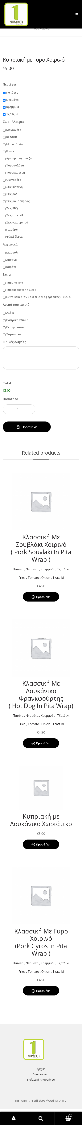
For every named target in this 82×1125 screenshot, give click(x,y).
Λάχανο (11, 260)
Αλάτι (10, 313)
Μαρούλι (12, 252)
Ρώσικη (11, 151)
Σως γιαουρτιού (17, 222)
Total (7, 383)
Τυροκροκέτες (21, 290)
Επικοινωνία (41, 1074)
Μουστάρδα (14, 144)
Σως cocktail (14, 215)
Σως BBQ (12, 208)
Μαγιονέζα (13, 130)
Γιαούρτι (12, 229)
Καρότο (11, 267)
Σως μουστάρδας (18, 201)
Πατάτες (12, 92)
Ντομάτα (12, 100)
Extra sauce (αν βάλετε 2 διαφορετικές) (38, 297)
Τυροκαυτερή (15, 172)
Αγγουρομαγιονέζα (19, 158)
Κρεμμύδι (12, 107)
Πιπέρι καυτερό (17, 327)
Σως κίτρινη (14, 187)
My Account (13, 1118)
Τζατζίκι (12, 114)
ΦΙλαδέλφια (14, 236)
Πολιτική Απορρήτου (41, 1079)
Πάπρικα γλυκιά (17, 320)
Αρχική (41, 1069)
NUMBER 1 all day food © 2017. (41, 1101)
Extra (7, 275)
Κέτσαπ (11, 137)
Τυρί (14, 283)
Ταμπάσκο (13, 334)
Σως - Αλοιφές (13, 122)
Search (41, 1118)
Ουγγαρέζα (13, 180)
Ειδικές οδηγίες (14, 342)
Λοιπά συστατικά (16, 305)
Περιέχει (9, 84)
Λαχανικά (10, 244)
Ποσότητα (10, 399)
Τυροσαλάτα (15, 165)
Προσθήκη (29, 427)
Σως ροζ (11, 194)
